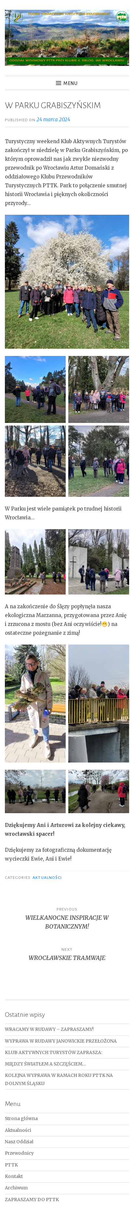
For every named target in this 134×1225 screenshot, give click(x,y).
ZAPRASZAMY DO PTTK (32, 1199)
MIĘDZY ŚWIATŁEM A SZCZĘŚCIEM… (45, 1064)
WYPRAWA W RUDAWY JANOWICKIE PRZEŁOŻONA (61, 1041)
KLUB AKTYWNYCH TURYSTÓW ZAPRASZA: (53, 1052)
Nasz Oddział (19, 1142)
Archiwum (16, 1188)
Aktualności (47, 877)
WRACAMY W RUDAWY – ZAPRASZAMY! (49, 1029)
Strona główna (21, 1118)
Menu (70, 83)
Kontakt (14, 1176)
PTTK (11, 1165)
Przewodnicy (19, 1153)
